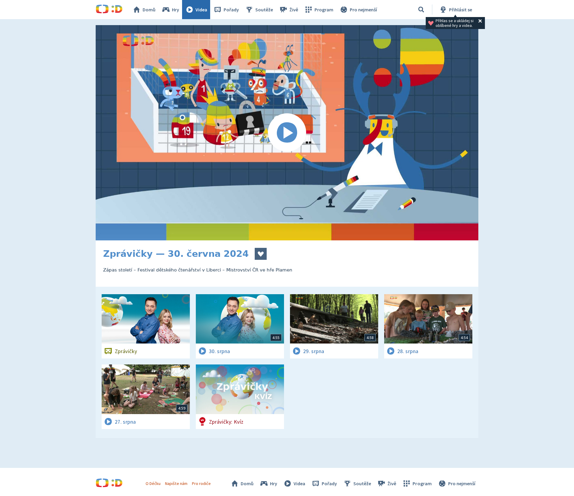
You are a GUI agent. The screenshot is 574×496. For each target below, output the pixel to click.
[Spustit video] (287, 132)
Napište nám (176, 483)
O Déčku (153, 483)
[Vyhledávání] (421, 9)
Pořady (231, 10)
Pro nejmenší (363, 10)
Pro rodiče (201, 483)
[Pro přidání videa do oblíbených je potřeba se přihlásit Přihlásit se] (261, 254)
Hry (175, 10)
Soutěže (264, 10)
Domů (149, 10)
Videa (201, 10)
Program (324, 10)
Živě (293, 10)
